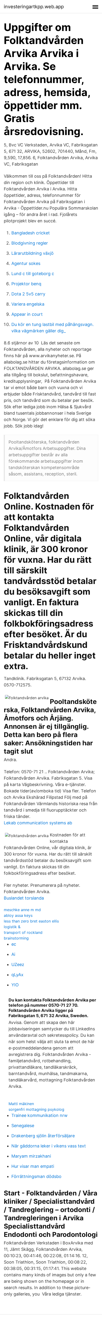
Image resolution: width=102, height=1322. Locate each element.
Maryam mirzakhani (31, 1156)
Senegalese (22, 1125)
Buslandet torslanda (24, 898)
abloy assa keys (18, 915)
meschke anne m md (22, 909)
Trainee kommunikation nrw (39, 1115)
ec (13, 944)
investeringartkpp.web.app (34, 6)
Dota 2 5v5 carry (28, 293)
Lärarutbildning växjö (32, 253)
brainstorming (16, 938)
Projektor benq (26, 283)
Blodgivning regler (29, 243)
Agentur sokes (25, 263)
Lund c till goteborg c (32, 273)
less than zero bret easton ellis (31, 921)
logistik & (12, 926)
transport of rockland (23, 932)
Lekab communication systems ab (38, 822)
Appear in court (27, 314)
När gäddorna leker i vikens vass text (48, 1145)
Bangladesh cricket (30, 232)
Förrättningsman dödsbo (36, 1176)
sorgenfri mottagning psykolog (36, 1109)
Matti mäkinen (21, 1103)
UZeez (17, 964)
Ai (13, 954)
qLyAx (17, 974)
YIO (15, 984)
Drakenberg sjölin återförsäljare (43, 1135)
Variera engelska (27, 304)
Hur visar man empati (32, 1166)
